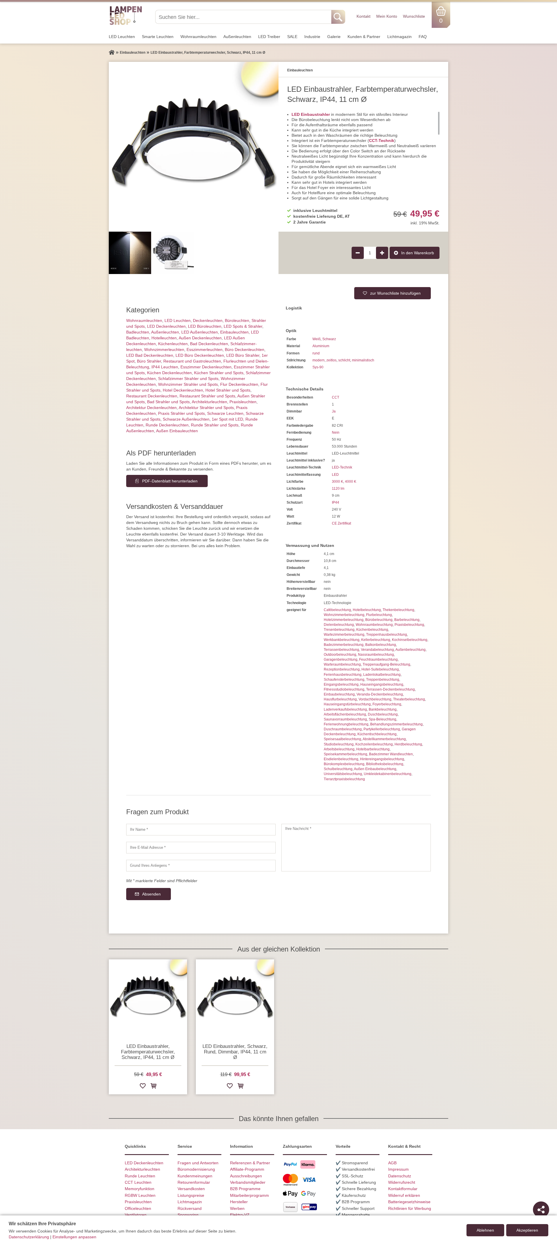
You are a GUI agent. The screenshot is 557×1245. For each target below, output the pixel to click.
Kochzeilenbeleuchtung (374, 744)
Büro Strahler (149, 361)
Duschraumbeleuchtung (343, 729)
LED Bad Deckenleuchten (149, 355)
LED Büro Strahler (242, 355)
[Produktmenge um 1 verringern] (358, 253)
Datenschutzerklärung (29, 1237)
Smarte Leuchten (157, 36)
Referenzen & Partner (250, 1163)
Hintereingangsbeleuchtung (382, 759)
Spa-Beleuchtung (382, 719)
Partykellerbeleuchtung (382, 729)
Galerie (334, 36)
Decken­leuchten (208, 320)
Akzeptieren (527, 1230)
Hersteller (239, 1201)
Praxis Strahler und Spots (181, 413)
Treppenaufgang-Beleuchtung (386, 664)
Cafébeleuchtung (337, 610)
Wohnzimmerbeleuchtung (344, 615)
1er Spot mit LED (227, 419)
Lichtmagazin (399, 36)
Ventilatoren (136, 1214)
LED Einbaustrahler (311, 114)
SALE (292, 36)
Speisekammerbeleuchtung (345, 754)
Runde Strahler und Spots (214, 425)
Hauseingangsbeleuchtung (381, 684)
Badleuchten (137, 332)
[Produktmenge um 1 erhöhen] (382, 253)
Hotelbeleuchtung (367, 610)
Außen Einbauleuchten (177, 430)
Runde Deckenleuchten (167, 425)
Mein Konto (386, 16)
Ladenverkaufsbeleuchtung (345, 709)
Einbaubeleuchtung (339, 694)
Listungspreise (191, 1195)
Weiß (316, 339)
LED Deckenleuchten (166, 326)
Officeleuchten (138, 1208)
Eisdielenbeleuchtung (341, 759)
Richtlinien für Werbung (409, 1208)
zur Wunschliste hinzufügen (395, 293)
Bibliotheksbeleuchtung (384, 764)
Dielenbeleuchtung (339, 625)
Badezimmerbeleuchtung (344, 645)
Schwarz (329, 339)
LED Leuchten (122, 36)
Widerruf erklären (404, 1195)
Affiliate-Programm (247, 1169)
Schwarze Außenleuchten (186, 419)
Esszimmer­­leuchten (205, 349)
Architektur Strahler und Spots (206, 407)
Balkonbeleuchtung (380, 645)
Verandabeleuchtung (377, 650)
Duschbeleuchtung (383, 714)
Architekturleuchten (142, 1169)
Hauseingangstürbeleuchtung (347, 704)
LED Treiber (269, 36)
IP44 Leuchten (164, 367)
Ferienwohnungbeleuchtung (346, 724)
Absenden (151, 894)
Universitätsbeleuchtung (343, 774)
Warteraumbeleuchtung (342, 664)
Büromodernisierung (196, 1169)
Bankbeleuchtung (383, 709)
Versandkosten (191, 1188)
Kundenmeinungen (195, 1176)
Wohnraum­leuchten (198, 36)
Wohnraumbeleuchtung (374, 625)
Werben (237, 1208)
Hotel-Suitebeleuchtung (380, 669)
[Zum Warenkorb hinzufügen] (153, 1087)
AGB (392, 1163)
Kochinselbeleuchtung (409, 640)
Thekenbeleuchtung (398, 610)
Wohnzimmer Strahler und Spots (188, 384)
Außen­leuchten (237, 36)
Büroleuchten (237, 320)
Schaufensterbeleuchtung (344, 680)
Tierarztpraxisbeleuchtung (344, 779)
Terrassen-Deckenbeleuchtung (390, 689)
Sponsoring (188, 1214)
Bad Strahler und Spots (168, 401)
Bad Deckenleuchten (209, 343)
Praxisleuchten (242, 401)
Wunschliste (414, 16)
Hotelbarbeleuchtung (373, 749)
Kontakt (363, 16)
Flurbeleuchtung (379, 615)
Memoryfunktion (139, 1188)
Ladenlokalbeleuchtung (382, 675)
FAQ (423, 36)
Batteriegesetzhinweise (409, 1201)
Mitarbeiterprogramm (249, 1195)
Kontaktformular (402, 1188)
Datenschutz (399, 1176)
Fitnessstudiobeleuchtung (344, 689)
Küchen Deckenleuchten (169, 372)
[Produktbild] (193, 147)
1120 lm (338, 489)
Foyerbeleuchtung (386, 704)
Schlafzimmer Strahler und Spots (188, 378)
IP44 (335, 502)
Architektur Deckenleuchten (151, 407)
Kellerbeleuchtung (375, 640)
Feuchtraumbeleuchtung (378, 659)
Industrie (312, 36)
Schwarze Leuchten (225, 413)
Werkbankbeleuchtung (341, 640)
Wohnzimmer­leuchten (164, 349)
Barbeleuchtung (406, 620)
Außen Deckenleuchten (200, 338)
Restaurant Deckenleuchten (151, 396)
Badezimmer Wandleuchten (391, 754)
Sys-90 (317, 367)
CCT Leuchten (138, 1182)
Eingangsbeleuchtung (341, 684)
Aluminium (320, 346)
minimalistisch (363, 360)
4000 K (350, 482)
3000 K (337, 482)
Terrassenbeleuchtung (341, 650)
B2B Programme (245, 1188)
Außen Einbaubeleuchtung (375, 769)
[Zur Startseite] (112, 52)
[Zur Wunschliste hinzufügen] (143, 1087)
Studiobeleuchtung (339, 744)
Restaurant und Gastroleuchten (192, 361)
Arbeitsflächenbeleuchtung (345, 714)
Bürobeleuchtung (379, 620)
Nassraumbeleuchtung (376, 655)
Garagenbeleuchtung (340, 659)
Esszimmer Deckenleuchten (206, 367)
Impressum (398, 1169)
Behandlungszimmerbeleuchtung (396, 724)
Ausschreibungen (246, 1176)
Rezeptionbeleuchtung (342, 669)
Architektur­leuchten (209, 401)
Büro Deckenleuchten (244, 349)
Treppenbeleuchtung (382, 680)
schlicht (344, 360)
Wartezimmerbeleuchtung (344, 635)
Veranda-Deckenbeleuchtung (380, 694)
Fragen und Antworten (198, 1163)
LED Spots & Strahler (243, 326)
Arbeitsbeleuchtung (339, 749)
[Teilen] (541, 1209)
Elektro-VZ (239, 1214)
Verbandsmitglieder (247, 1182)
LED (335, 475)
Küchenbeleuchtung (372, 630)
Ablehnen (485, 1230)
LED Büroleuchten (204, 326)
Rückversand (190, 1208)
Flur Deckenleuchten (239, 384)
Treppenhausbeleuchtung (386, 635)
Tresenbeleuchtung (339, 630)
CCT (335, 397)
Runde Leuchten (140, 1176)
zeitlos (331, 360)
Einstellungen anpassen (74, 1237)
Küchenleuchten (173, 343)
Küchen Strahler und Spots (218, 372)
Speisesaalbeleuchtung (342, 739)
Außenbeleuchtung (410, 650)
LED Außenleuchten (199, 332)
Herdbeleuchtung (408, 744)
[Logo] (126, 24)
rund (316, 353)
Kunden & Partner (364, 36)
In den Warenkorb (417, 253)
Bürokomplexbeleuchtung (344, 764)
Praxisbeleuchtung (409, 625)
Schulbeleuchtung (338, 769)
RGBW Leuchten (140, 1195)
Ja (334, 411)
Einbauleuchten (234, 332)
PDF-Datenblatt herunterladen (170, 481)
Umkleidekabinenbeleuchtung (387, 774)
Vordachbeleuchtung (375, 699)
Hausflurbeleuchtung (340, 699)
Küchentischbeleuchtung (377, 734)
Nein (335, 432)
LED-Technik (342, 467)
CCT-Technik (381, 140)
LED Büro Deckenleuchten (200, 355)
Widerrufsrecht (401, 1182)
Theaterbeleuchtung (409, 699)
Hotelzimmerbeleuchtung (344, 620)
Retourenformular (194, 1182)
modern (318, 360)
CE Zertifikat (341, 523)
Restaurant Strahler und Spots (207, 396)
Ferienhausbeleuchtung (342, 675)
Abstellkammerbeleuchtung (384, 739)
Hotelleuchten (164, 338)
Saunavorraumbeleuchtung (345, 719)
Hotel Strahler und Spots (227, 390)
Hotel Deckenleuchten (183, 390)
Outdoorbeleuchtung (340, 655)
